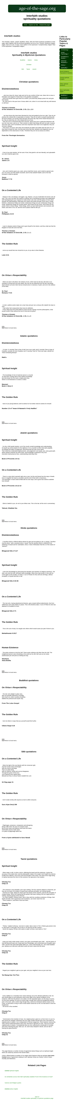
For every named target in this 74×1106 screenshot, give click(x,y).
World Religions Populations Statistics (66, 72)
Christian (28, 64)
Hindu (36, 60)
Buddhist (22, 60)
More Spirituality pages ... (64, 90)
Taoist (28, 69)
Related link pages (44, 25)
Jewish (34, 69)
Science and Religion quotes (13, 1083)
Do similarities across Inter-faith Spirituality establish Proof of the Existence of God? (29, 1076)
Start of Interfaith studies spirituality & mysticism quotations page (37, 1097)
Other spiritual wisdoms (64, 84)
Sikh (22, 69)
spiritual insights (12, 1070)
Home (25, 25)
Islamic (30, 60)
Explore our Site (33, 25)
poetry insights (11, 1089)
